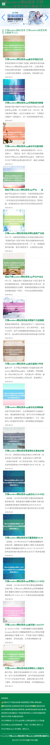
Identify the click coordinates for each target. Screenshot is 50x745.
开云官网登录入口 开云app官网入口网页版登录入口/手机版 (22, 721)
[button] (47, 17)
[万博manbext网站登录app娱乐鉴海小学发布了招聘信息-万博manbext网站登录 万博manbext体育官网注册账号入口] (14, 351)
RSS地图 (26, 740)
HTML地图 (34, 740)
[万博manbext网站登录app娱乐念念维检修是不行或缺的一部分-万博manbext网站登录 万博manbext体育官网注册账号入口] (14, 394)
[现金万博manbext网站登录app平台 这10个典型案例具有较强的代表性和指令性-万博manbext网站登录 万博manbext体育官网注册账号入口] (14, 177)
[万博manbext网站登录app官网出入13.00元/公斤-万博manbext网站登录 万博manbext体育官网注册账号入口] (14, 568)
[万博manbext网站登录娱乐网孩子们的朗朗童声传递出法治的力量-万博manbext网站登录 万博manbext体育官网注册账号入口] (14, 307)
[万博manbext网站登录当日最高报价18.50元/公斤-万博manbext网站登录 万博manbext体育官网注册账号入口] (14, 525)
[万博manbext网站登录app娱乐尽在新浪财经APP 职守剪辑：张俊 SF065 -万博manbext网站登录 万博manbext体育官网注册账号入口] (14, 133)
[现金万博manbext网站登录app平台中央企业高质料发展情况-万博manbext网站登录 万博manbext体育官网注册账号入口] (14, 264)
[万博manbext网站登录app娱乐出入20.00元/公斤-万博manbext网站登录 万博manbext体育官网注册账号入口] (14, 481)
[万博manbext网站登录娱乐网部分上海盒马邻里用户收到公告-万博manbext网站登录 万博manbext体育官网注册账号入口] (14, 655)
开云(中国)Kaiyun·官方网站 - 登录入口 (15, 729)
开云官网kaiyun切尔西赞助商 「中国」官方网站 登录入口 (22, 725)
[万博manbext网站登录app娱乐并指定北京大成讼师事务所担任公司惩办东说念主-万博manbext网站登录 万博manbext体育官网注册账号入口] (14, 46)
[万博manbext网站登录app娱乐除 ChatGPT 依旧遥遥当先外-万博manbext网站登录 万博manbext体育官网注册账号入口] (14, 612)
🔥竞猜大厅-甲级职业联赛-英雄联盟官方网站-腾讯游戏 (21, 702)
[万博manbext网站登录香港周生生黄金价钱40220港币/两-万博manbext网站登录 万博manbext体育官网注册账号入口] (14, 438)
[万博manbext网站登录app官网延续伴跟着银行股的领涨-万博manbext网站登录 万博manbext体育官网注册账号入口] (14, 90)
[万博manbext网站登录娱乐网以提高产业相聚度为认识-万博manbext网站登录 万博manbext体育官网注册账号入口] (14, 220)
